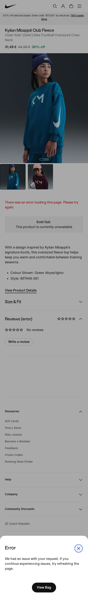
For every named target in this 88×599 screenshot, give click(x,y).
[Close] (78, 548)
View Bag (44, 587)
